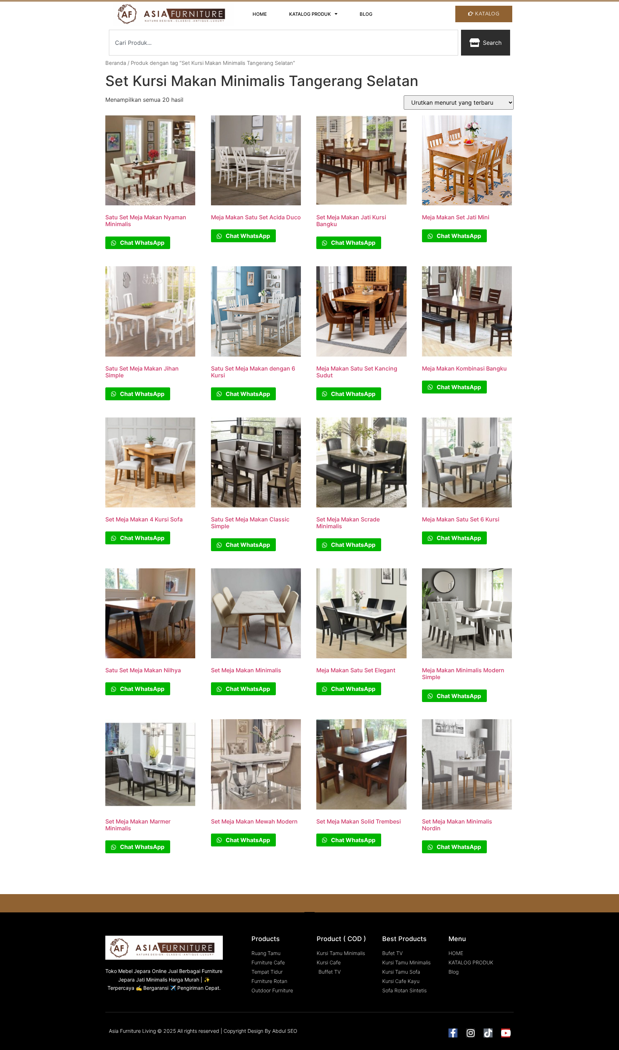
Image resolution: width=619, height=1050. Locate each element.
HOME (260, 14)
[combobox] (283, 43)
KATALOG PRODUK (310, 14)
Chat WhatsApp (141, 242)
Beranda (115, 63)
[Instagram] (470, 1032)
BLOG (366, 14)
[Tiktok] (488, 1032)
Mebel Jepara (134, 971)
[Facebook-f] (452, 1032)
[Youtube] (505, 1032)
